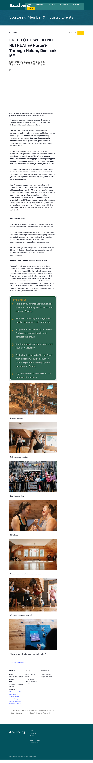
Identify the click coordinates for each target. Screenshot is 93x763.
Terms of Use (34, 743)
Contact (33, 733)
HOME (30, 4)
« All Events (13, 32)
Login (32, 735)
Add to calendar (19, 662)
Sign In (31, 8)
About (32, 731)
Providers (64, 4)
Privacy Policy (35, 740)
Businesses (40, 4)
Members (76, 4)
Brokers (52, 4)
